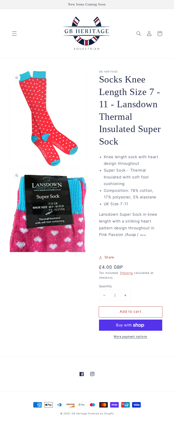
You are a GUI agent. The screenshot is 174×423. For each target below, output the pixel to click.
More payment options (130, 336)
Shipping (126, 273)
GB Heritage (80, 413)
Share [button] (109, 257)
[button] (14, 33)
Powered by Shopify (101, 413)
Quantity (105, 286)
